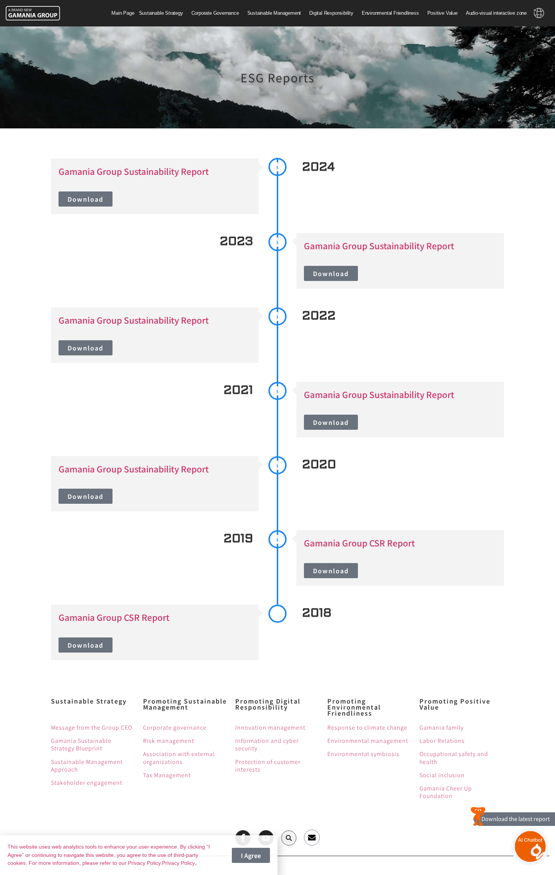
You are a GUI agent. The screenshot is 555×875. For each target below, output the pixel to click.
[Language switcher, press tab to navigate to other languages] (539, 13)
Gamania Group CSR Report (359, 543)
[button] (288, 838)
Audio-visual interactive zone (496, 13)
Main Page (122, 13)
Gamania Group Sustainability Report (134, 171)
